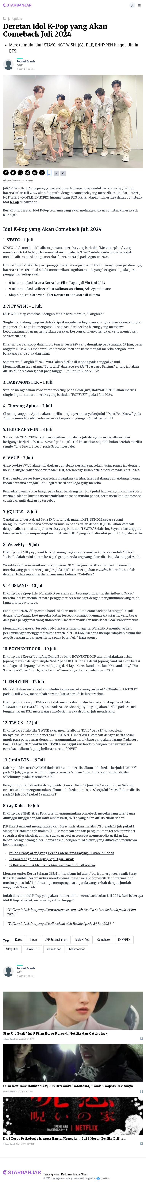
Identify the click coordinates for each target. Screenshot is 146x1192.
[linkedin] (42, 173)
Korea (18, 939)
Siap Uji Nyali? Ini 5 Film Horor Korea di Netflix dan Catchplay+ (55, 1033)
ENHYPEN (124, 939)
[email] (35, 173)
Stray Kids (12, 949)
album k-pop (54, 949)
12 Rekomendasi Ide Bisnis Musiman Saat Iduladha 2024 (52, 865)
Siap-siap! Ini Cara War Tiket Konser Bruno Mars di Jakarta (54, 295)
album (20, 529)
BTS (92, 790)
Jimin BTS (32, 949)
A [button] (56, 173)
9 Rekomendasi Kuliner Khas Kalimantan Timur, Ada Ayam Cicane (60, 289)
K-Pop (14, 202)
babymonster (77, 949)
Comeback (103, 939)
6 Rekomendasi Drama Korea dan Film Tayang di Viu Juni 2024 (57, 283)
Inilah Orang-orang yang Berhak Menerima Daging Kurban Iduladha (61, 853)
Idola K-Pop (82, 939)
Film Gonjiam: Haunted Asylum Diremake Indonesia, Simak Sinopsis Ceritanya (68, 1086)
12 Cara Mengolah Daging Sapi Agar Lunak (41, 859)
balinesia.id (56, 924)
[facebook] (6, 173)
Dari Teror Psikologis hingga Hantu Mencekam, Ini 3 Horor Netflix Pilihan (64, 1138)
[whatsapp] (20, 173)
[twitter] (13, 173)
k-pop (33, 939)
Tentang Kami (51, 1174)
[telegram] (27, 173)
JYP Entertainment (56, 939)
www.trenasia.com (62, 910)
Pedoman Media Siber (74, 1174)
